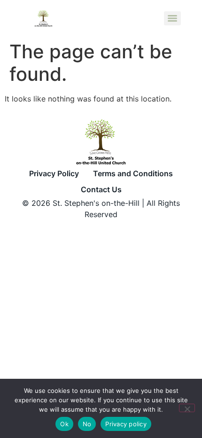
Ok (64, 424)
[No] (187, 408)
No (87, 424)
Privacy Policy (54, 173)
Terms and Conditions (133, 173)
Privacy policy (126, 424)
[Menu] (172, 18)
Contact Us (101, 189)
